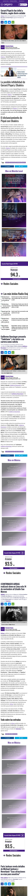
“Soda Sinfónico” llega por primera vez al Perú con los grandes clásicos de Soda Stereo (14, 524)
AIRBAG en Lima (13, 734)
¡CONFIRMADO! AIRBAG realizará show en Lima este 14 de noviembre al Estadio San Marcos (14, 470)
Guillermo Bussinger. (14, 411)
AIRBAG (7, 734)
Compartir (8, 166)
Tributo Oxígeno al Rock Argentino (14, 538)
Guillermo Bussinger (15, 385)
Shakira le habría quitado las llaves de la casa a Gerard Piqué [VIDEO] (22, 74)
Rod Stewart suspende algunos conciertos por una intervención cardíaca (14, 504)
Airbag (11, 704)
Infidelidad (19, 162)
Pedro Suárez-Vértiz (19, 451)
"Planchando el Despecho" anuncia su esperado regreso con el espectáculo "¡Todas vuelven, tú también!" (14, 215)
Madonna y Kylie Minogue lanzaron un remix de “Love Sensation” (14, 195)
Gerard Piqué (12, 162)
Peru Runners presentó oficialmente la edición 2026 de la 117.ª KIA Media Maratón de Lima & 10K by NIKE (14, 235)
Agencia (23, 162)
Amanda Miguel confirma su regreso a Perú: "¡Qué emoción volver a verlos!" (14, 249)
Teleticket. (8, 601)
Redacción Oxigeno (9, 46)
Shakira (2, 16)
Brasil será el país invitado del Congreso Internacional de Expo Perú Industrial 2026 (14, 180)
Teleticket (18, 729)
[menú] (2, 4)
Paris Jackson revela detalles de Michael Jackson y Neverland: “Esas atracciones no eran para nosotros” (14, 484)
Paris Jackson (4, 877)
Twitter (21, 166)
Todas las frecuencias (17, 279)
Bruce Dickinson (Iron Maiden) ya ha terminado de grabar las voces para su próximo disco (14, 821)
